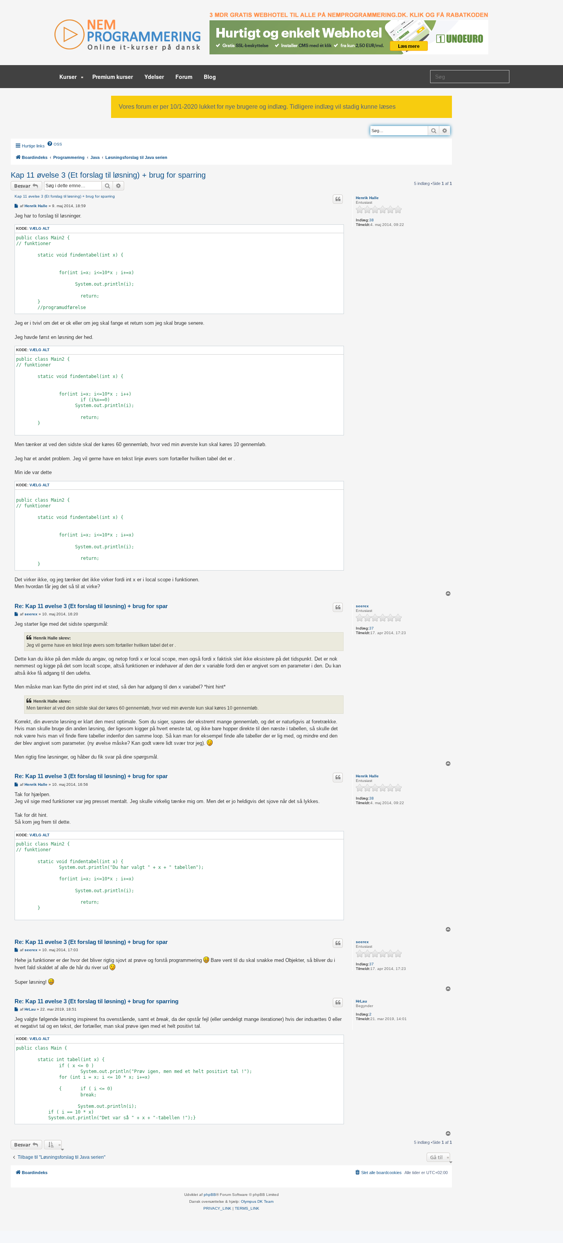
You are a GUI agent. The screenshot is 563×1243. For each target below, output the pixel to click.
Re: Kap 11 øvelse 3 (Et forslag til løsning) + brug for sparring (96, 1001)
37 (371, 628)
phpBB (210, 1194)
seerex (362, 606)
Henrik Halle (367, 198)
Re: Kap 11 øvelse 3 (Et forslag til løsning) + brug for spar (91, 606)
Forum (183, 76)
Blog (210, 76)
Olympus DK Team (257, 1201)
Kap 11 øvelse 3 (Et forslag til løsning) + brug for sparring (108, 175)
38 (371, 220)
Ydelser (154, 76)
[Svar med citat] (338, 199)
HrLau (361, 1001)
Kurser (68, 76)
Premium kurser (112, 76)
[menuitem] (54, 143)
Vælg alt (39, 228)
